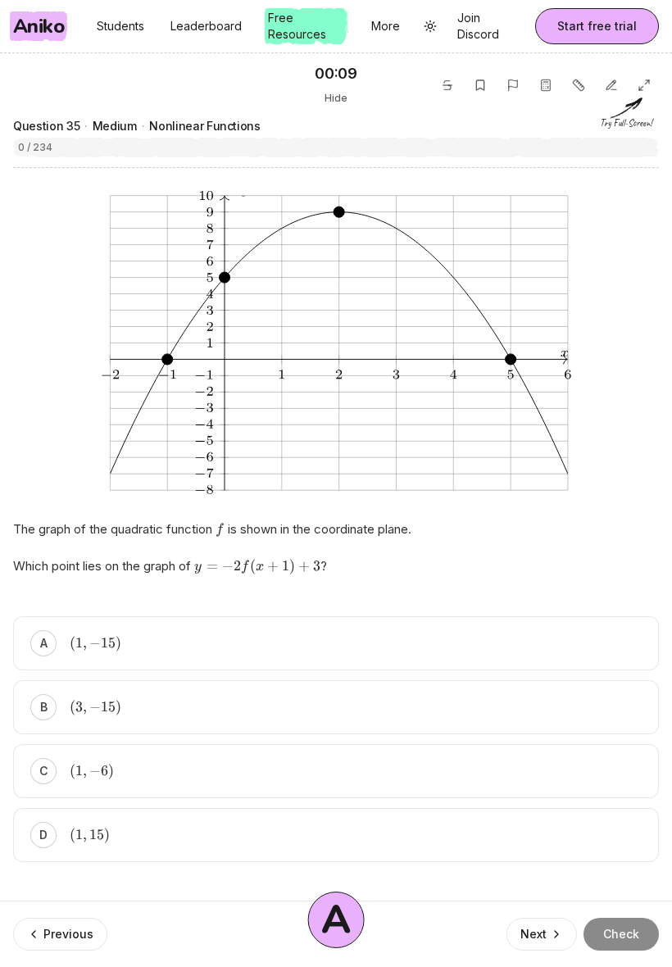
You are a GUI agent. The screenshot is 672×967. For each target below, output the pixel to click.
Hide (336, 98)
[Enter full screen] (644, 85)
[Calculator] (546, 85)
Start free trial (597, 26)
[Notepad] (611, 85)
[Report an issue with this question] (513, 85)
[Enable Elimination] (447, 85)
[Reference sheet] (578, 85)
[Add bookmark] (480, 85)
